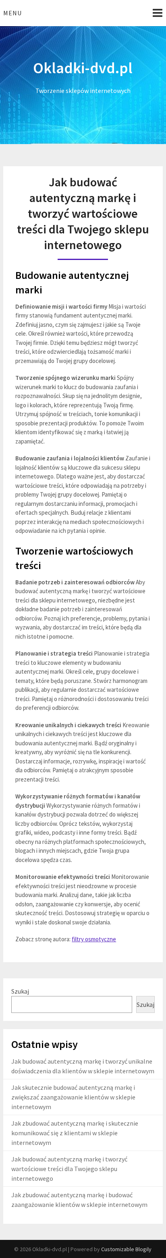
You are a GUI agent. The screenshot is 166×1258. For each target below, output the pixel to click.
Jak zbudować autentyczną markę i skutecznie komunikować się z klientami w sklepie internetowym (74, 1133)
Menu (12, 13)
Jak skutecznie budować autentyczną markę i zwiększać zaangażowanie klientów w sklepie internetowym (73, 1097)
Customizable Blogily (126, 1249)
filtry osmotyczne (94, 939)
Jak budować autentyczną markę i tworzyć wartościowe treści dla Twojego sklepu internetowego (69, 1168)
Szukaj (20, 991)
